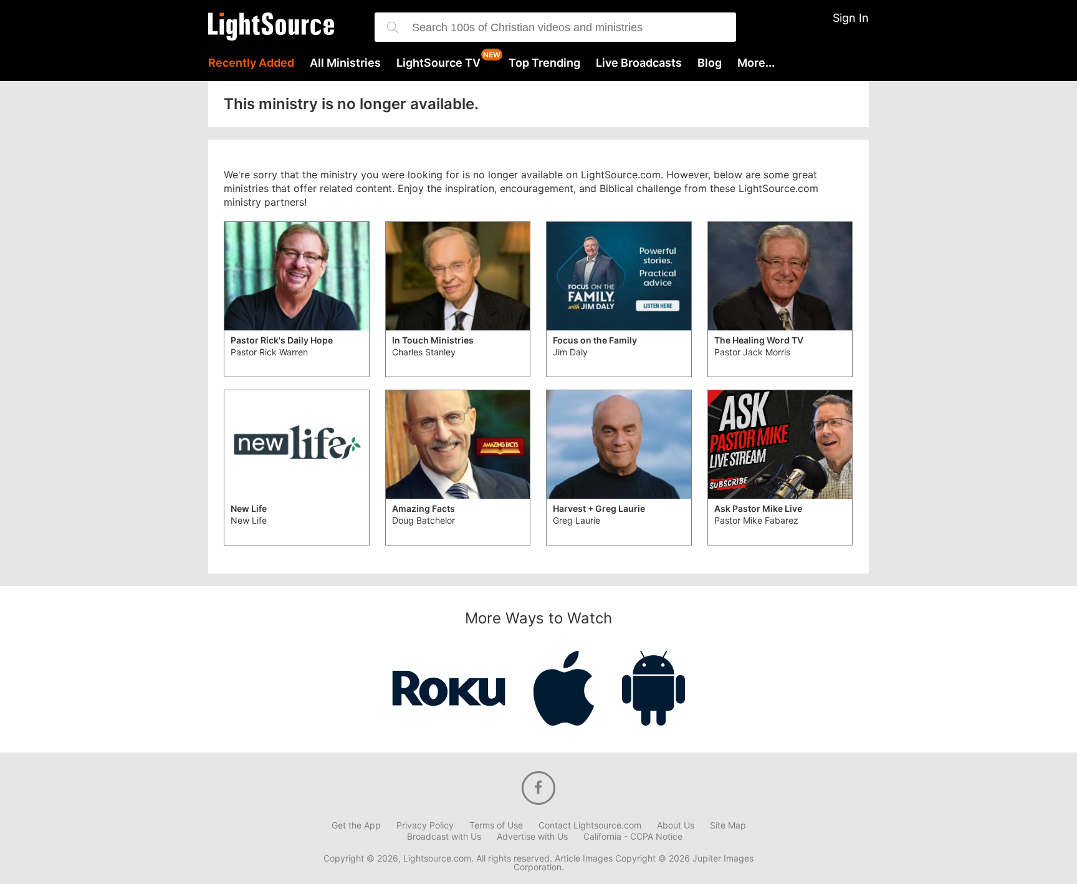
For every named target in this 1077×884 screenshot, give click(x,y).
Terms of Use (496, 825)
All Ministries (345, 63)
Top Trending (544, 63)
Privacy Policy (425, 825)
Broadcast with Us (444, 836)
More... (756, 63)
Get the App (356, 825)
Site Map (728, 825)
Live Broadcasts (639, 63)
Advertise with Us (532, 836)
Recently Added (251, 63)
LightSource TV (438, 63)
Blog (709, 63)
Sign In (851, 17)
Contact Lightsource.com (589, 825)
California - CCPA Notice (632, 836)
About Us (675, 825)
